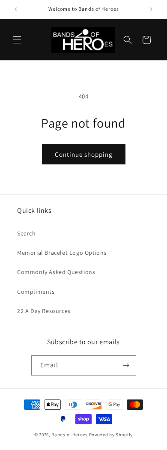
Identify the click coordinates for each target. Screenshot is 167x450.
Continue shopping (84, 154)
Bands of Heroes (69, 435)
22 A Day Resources (44, 311)
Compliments (36, 291)
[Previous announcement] (15, 9)
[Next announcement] (151, 9)
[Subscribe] (126, 365)
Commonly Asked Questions (56, 272)
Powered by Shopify (111, 435)
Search (26, 233)
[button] (17, 39)
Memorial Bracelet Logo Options (62, 252)
